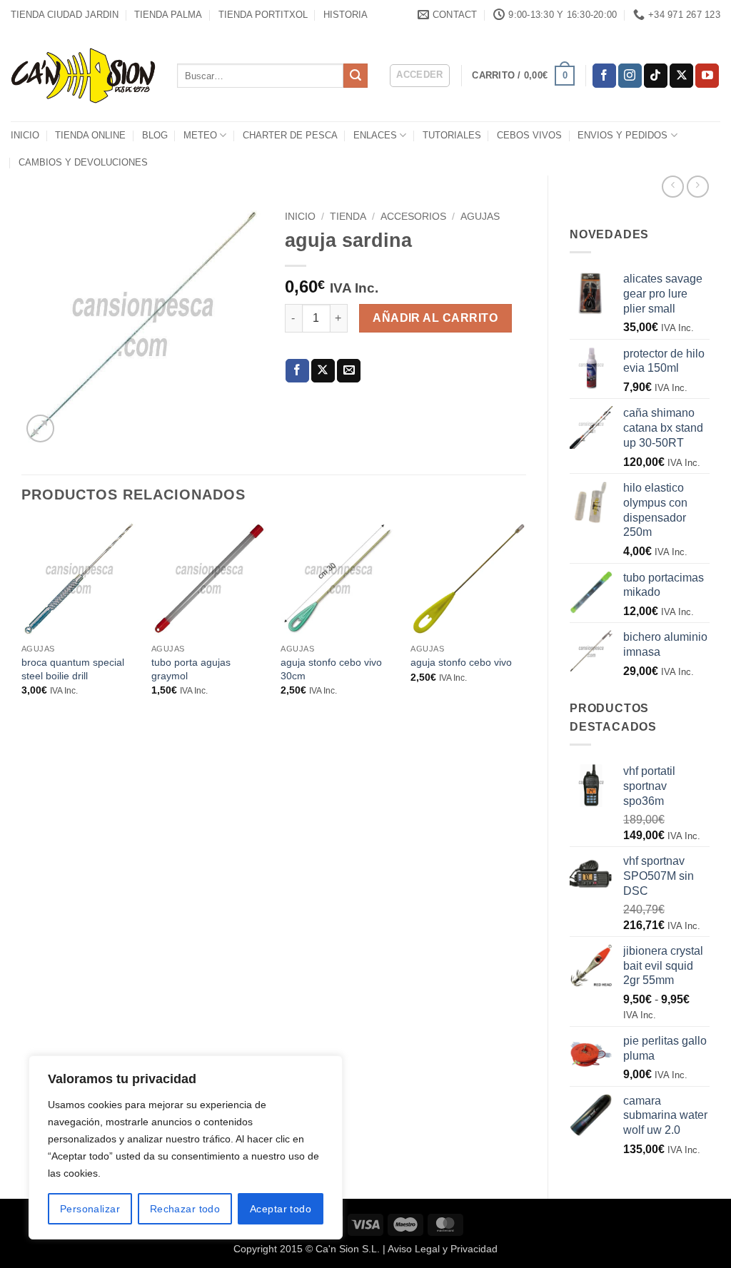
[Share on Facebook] (297, 371)
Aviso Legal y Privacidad (443, 1248)
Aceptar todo (280, 1208)
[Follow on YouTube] (707, 76)
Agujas (480, 216)
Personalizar (90, 1208)
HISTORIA (345, 14)
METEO (200, 135)
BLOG (155, 135)
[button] (420, 75)
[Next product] (673, 187)
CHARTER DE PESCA (290, 135)
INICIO (25, 135)
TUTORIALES (452, 135)
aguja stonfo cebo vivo (461, 662)
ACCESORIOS (413, 216)
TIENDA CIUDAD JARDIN (65, 14)
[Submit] (355, 76)
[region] (186, 1147)
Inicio (300, 216)
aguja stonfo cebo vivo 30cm (331, 668)
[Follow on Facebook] (604, 76)
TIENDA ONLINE (90, 135)
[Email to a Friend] (349, 371)
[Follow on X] (681, 76)
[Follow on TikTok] (655, 76)
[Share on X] (323, 371)
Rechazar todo (185, 1208)
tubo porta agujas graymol (191, 668)
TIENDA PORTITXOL (263, 14)
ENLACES (375, 135)
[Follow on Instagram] (630, 76)
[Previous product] (698, 187)
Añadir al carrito (435, 318)
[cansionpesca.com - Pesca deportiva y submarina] (83, 75)
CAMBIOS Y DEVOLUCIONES (83, 162)
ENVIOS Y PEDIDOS (622, 135)
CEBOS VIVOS (529, 135)
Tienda (348, 216)
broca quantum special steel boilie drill (72, 668)
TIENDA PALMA (168, 14)
